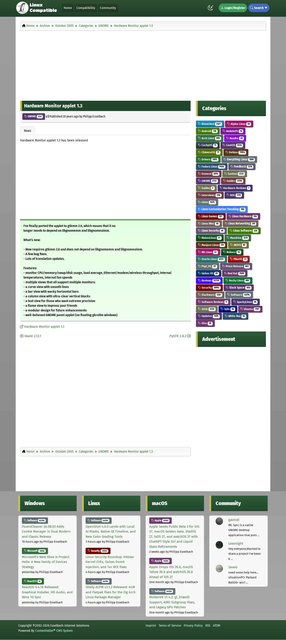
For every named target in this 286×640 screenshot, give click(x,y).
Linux (207, 202)
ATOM (216, 625)
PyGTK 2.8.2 (177, 336)
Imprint (151, 625)
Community (108, 8)
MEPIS (239, 245)
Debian (236, 152)
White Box (236, 316)
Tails (228, 309)
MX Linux (209, 252)
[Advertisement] (143, 64)
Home (68, 8)
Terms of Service (170, 625)
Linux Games (211, 216)
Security (210, 287)
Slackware (211, 294)
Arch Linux (210, 138)
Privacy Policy (193, 625)
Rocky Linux (238, 280)
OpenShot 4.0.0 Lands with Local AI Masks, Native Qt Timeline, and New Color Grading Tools (111, 532)
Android (208, 131)
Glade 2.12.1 (32, 336)
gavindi (233, 520)
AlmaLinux (211, 124)
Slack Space (239, 287)
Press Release (237, 266)
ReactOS (33, 581)
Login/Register (234, 8)
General (209, 173)
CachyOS (208, 145)
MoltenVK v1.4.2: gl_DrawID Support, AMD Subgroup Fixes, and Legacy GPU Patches (172, 602)
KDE (235, 195)
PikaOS (239, 259)
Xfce (206, 323)
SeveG (232, 567)
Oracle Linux (212, 259)
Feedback (242, 166)
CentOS (233, 145)
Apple (161, 520)
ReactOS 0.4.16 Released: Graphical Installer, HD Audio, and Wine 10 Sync (47, 592)
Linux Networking (241, 223)
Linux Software (245, 230)
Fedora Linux (212, 166)
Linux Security (212, 230)
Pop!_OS (208, 266)
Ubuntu (251, 309)
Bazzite (236, 138)
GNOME (34, 116)
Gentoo (235, 173)
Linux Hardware (244, 216)
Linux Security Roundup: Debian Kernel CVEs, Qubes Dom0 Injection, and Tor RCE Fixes (110, 562)
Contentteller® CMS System (54, 631)
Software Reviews (214, 302)
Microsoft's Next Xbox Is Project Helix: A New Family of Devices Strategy (45, 562)
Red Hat (235, 273)
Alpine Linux (240, 124)
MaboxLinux (210, 237)
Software (240, 294)
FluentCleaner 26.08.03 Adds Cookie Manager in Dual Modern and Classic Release (46, 532)
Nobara (233, 252)
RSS (207, 625)
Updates (209, 316)
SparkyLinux (246, 302)
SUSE (207, 309)
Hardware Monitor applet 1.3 (44, 327)
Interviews (210, 195)
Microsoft (35, 550)
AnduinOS (233, 131)
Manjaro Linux (212, 245)
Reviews (210, 280)
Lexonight (235, 543)
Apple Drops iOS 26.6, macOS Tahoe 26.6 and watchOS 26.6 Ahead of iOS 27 (171, 572)
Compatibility (85, 8)
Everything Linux (240, 159)
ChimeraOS (210, 152)
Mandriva (238, 237)
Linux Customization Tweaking (222, 209)
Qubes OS (209, 273)
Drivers (209, 159)
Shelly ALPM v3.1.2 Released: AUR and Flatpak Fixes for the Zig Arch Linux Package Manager (111, 592)
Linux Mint (209, 223)
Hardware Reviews (236, 188)
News (27, 131)
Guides (234, 181)
